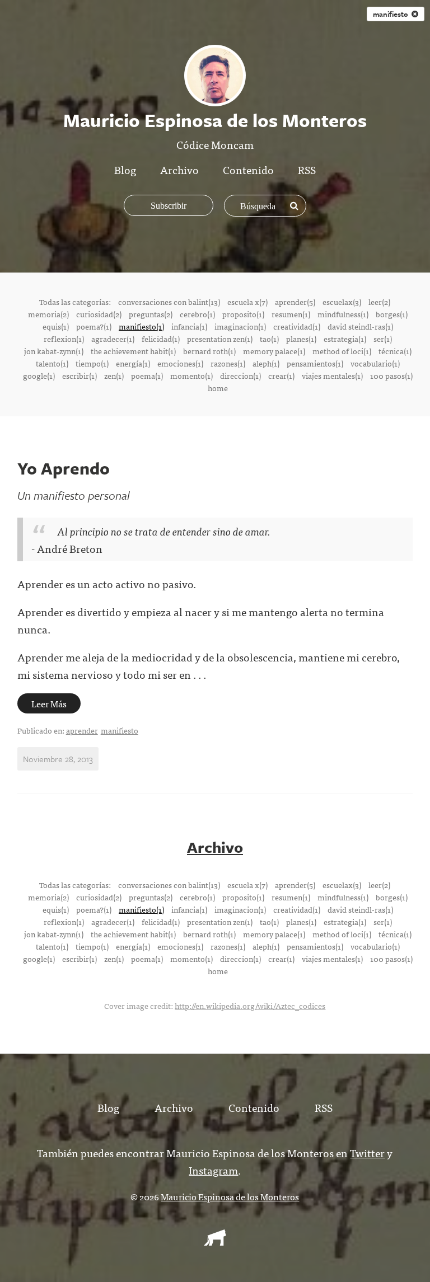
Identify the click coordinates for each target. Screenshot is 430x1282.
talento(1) (52, 363)
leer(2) (379, 301)
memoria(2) (48, 314)
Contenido (248, 169)
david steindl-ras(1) (360, 326)
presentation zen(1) (220, 338)
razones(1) (228, 363)
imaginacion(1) (240, 326)
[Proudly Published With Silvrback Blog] (215, 1241)
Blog (125, 169)
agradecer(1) (112, 338)
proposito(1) (243, 314)
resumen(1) (291, 314)
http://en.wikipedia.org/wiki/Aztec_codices (250, 1005)
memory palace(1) (274, 351)
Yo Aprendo (63, 468)
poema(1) (147, 375)
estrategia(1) (345, 338)
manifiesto (119, 730)
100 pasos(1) (391, 375)
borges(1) (392, 314)
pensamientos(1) (315, 363)
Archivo (179, 169)
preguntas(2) (150, 314)
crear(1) (281, 375)
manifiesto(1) (141, 326)
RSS (307, 169)
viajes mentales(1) (332, 375)
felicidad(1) (161, 338)
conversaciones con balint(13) (169, 301)
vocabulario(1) (375, 363)
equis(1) (56, 326)
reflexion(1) (64, 338)
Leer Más (49, 703)
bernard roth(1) (209, 351)
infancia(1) (189, 326)
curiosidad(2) (98, 314)
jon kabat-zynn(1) (53, 351)
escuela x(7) (247, 301)
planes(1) (301, 338)
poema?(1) (93, 326)
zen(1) (114, 375)
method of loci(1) (341, 351)
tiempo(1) (92, 363)
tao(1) (269, 338)
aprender (82, 730)
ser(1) (382, 338)
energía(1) (133, 363)
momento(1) (191, 375)
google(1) (39, 375)
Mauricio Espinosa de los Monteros (230, 1196)
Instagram (213, 1169)
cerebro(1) (197, 314)
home (218, 388)
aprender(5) (295, 301)
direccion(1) (240, 375)
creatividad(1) (296, 326)
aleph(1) (266, 363)
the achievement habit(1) (133, 351)
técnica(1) (395, 351)
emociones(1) (180, 363)
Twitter (367, 1152)
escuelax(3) (341, 301)
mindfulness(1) (342, 314)
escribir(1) (79, 375)
